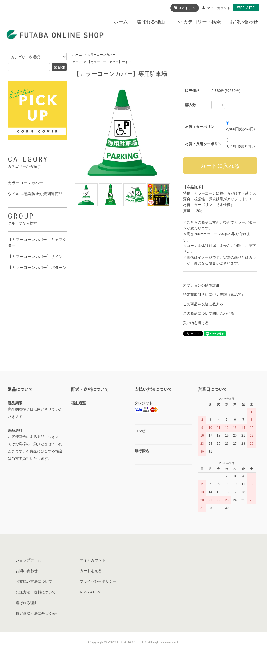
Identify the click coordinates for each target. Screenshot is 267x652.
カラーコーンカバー (101, 55)
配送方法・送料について (36, 592)
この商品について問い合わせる (208, 313)
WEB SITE (246, 8)
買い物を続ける (196, 323)
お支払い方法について (34, 581)
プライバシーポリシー (98, 581)
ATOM (95, 592)
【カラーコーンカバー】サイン (109, 62)
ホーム (121, 21)
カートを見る (91, 571)
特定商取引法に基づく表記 (37, 613)
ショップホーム (28, 560)
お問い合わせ (244, 21)
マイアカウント (218, 8)
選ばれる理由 (151, 21)
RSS (83, 592)
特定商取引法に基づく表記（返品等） (214, 295)
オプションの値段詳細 (201, 285)
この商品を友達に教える (203, 304)
